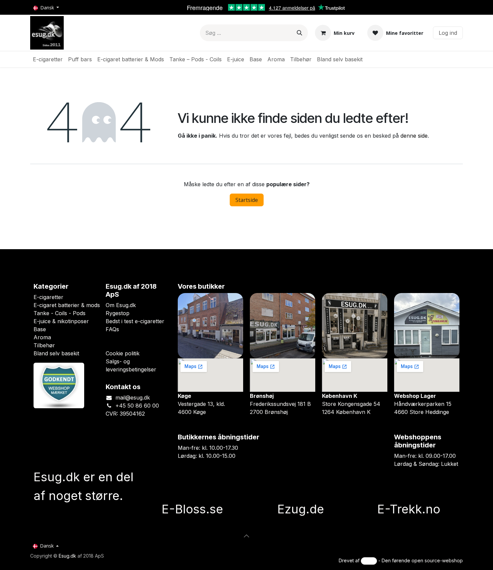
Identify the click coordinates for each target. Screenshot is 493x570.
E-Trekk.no (408, 509)
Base (40, 329)
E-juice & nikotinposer (61, 321)
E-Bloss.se (192, 509)
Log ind (448, 32)
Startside (246, 200)
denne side (414, 135)
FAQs (112, 329)
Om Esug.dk (121, 305)
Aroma (42, 337)
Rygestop (117, 313)
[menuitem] (47, 59)
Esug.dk (67, 556)
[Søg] (299, 32)
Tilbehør (44, 345)
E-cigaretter (48, 297)
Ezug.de (300, 509)
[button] (246, 536)
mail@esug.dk (132, 397)
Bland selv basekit (56, 353)
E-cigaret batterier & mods (67, 305)
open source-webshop (437, 560)
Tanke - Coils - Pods (60, 313)
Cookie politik (123, 353)
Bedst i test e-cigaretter (135, 321)
